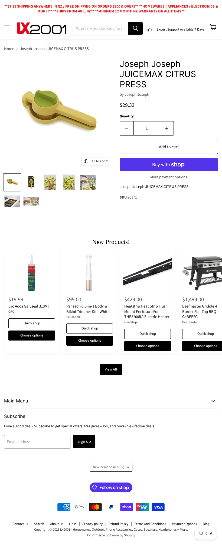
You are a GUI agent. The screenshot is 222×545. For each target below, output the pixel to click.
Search (39, 523)
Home (9, 49)
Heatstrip (130, 322)
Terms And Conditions (150, 523)
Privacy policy (92, 523)
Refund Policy (118, 523)
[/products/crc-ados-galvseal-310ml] (31, 272)
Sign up (84, 441)
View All (111, 369)
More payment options (168, 177)
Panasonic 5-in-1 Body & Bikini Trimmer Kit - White (87, 309)
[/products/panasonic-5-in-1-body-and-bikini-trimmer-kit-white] (89, 272)
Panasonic (73, 317)
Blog (206, 523)
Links (72, 523)
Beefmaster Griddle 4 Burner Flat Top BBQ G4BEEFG (199, 311)
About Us (56, 523)
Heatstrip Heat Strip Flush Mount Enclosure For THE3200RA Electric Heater (146, 311)
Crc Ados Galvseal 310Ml (28, 306)
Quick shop (32, 323)
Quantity (127, 116)
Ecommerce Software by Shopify (111, 535)
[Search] (135, 28)
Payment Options (184, 523)
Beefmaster (190, 322)
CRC (11, 311)
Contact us (20, 523)
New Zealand (108, 467)
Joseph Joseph (137, 94)
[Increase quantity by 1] (167, 128)
